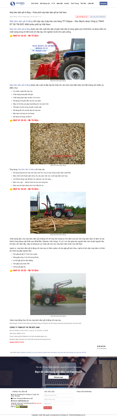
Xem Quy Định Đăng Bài (97, 17)
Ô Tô (53, 3)
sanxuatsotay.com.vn (17, 412)
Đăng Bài (103, 3)
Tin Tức (83, 3)
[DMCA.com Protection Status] (22, 406)
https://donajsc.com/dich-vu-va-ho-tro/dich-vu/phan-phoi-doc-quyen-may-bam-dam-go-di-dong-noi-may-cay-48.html (51, 352)
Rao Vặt (60, 3)
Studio (66, 3)
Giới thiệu (34, 3)
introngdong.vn (15, 410)
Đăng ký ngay (58, 377)
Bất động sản (45, 3)
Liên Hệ (90, 3)
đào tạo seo (37, 403)
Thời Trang (75, 3)
